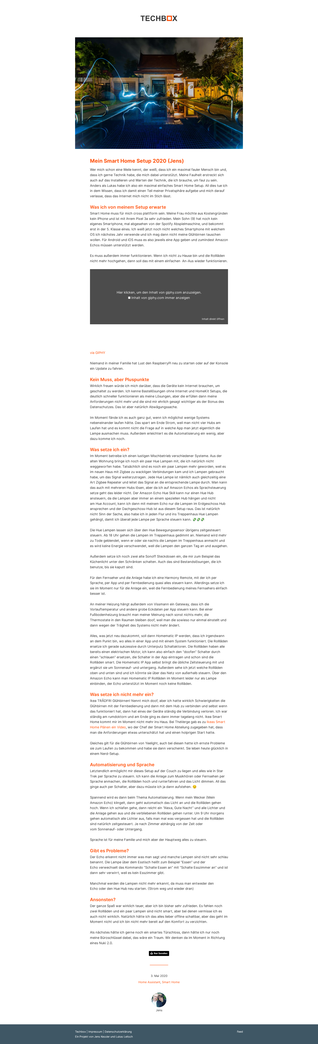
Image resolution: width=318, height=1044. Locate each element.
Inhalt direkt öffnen (213, 318)
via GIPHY (97, 353)
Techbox (80, 1031)
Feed (240, 1031)
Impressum (95, 1031)
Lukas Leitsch (124, 1036)
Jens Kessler (102, 1036)
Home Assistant (149, 982)
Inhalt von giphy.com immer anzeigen (160, 298)
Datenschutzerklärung (118, 1031)
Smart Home (171, 982)
